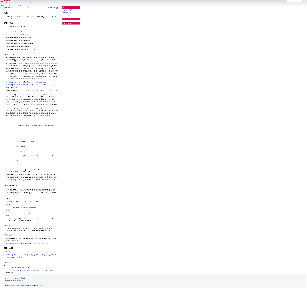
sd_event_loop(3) (14, 87)
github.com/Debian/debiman (21, 285)
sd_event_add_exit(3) (27, 85)
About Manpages (14, 3)
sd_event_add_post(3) (12, 85)
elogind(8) (9, 251)
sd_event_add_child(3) (12, 84)
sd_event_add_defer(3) (43, 84)
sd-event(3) (9, 254)
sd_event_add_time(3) (25, 82)
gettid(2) (47, 179)
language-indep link (67, 10)
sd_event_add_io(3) (11, 82)
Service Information (30, 3)
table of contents (67, 19)
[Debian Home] (2, 3)
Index (6, 3)
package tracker (66, 12)
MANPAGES (7, 0)
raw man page (66, 15)
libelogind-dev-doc (14, 5)
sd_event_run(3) (10, 257)
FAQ (22, 3)
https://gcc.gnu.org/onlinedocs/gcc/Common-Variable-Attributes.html (30, 270)
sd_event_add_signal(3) (40, 82)
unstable (7, 5)
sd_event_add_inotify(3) (27, 84)
